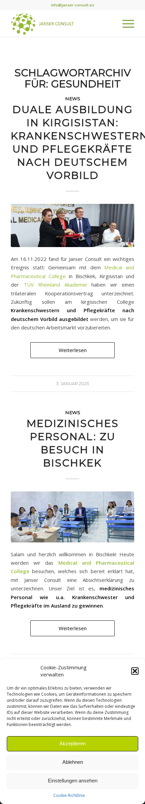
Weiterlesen (73, 350)
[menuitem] (125, 23)
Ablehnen (72, 762)
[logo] (60, 23)
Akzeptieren (72, 743)
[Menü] (125, 23)
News (72, 98)
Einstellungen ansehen (72, 780)
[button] (135, 671)
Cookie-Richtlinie (69, 795)
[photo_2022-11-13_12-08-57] (72, 516)
